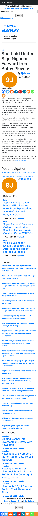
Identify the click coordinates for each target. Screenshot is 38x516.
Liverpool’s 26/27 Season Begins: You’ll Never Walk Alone (17, 489)
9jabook (25, 73)
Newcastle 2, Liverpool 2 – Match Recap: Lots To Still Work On (17, 456)
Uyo (20, 501)
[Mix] (28, 91)
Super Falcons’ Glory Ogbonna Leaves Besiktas (18, 176)
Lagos (13, 501)
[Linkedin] (16, 91)
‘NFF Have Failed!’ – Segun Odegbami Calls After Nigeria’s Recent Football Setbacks (17, 247)
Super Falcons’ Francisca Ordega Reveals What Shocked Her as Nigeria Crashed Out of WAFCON (18, 229)
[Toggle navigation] (20, 45)
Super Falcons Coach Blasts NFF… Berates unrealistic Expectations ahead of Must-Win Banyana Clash (17, 208)
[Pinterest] (20, 91)
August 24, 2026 (10, 448)
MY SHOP (29, 8)
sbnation (5, 436)
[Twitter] (8, 91)
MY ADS (21, 8)
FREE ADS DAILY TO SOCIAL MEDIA (16, 266)
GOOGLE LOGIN (11, 8)
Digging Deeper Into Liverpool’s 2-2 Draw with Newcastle (17, 441)
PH (24, 501)
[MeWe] (24, 91)
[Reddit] (12, 91)
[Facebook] (3, 91)
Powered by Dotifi (21, 160)
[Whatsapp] (32, 91)
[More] (3, 96)
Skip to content (6, 18)
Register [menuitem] (10, 2)
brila (3, 50)
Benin (6, 501)
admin (21, 448)
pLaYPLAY (10, 31)
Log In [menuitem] (3, 2)
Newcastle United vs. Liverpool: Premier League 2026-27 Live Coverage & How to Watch (17, 473)
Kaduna (31, 501)
